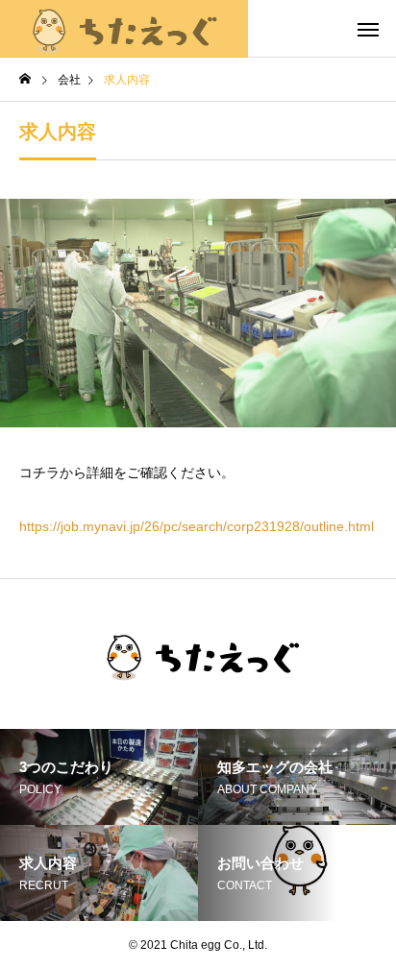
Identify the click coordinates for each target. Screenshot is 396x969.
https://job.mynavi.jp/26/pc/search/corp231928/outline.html (196, 526)
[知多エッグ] (124, 29)
